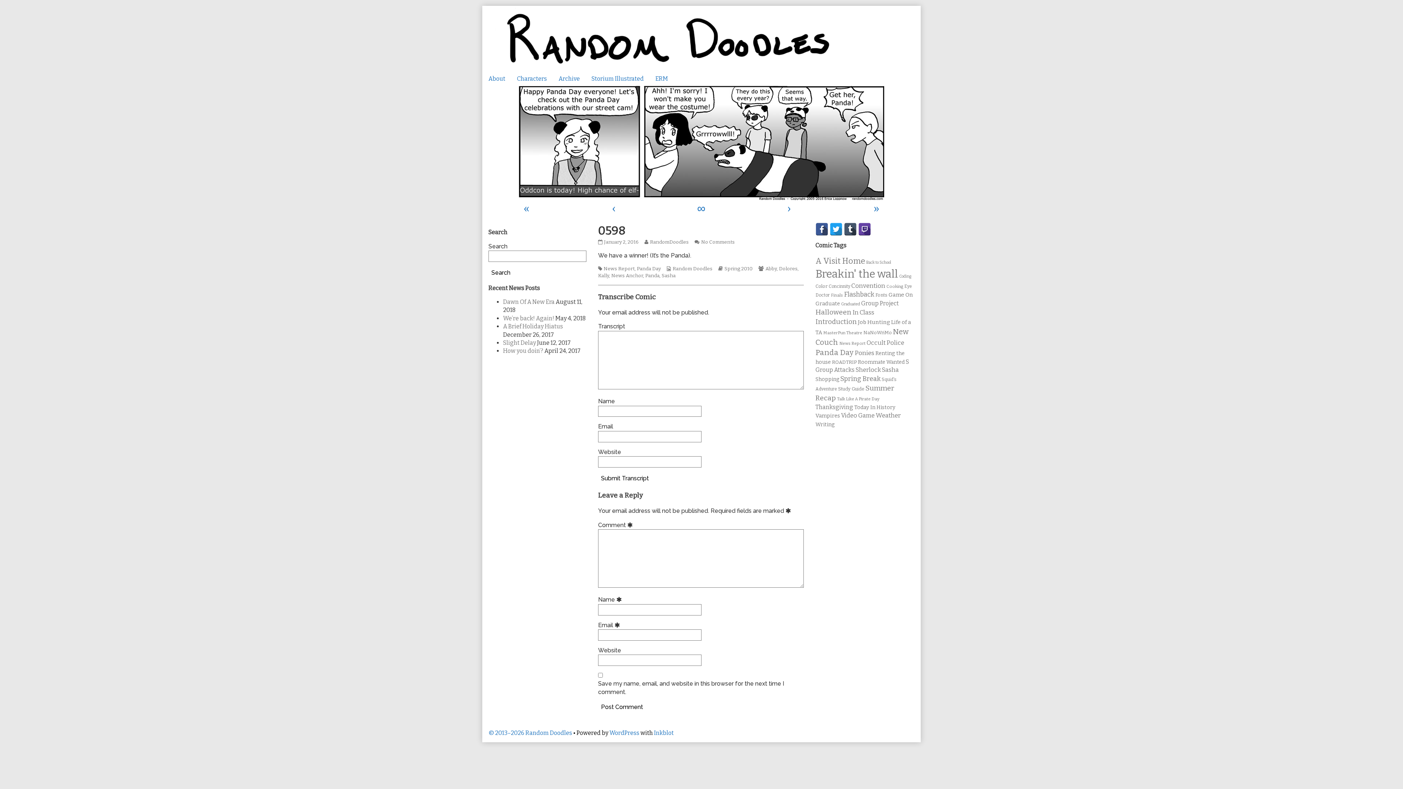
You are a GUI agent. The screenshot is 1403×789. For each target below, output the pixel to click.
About (496, 78)
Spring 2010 (739, 269)
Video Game (858, 415)
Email (605, 426)
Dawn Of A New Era (529, 301)
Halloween (833, 312)
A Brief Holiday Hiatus (533, 326)
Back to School (878, 262)
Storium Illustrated (618, 78)
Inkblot (664, 732)
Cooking (894, 286)
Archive (569, 78)
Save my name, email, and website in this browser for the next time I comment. (691, 687)
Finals (837, 295)
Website (609, 452)
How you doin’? (523, 350)
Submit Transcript (625, 478)
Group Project (880, 303)
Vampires (827, 415)
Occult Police (885, 342)
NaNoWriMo (877, 332)
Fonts (881, 295)
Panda (652, 276)
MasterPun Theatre (842, 332)
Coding (905, 276)
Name (606, 401)
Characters (532, 78)
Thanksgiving (834, 407)
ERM (661, 78)
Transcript (611, 326)
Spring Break (860, 379)
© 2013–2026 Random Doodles (530, 732)
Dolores (788, 269)
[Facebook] (821, 229)
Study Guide (851, 389)
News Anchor (627, 276)
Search (497, 246)
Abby (771, 269)
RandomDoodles (669, 242)
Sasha (669, 276)
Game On (901, 294)
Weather (888, 415)
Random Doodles (692, 269)
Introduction (836, 322)
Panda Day (649, 269)
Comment (616, 525)
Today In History (875, 407)
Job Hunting (874, 322)
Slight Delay (519, 342)
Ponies (864, 353)
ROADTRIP (844, 362)
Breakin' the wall (856, 274)
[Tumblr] (850, 229)
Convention (868, 286)
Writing (825, 425)
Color (821, 286)
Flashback (859, 294)
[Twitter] (836, 229)
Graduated (850, 304)
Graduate (827, 303)
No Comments (718, 242)
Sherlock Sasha (877, 369)
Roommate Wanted (881, 362)
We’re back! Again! (528, 318)
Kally (603, 276)
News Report (619, 269)
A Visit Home (840, 261)
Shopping (827, 379)
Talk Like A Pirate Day (858, 398)
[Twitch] (864, 229)
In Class (863, 312)
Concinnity (839, 286)
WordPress (624, 732)
